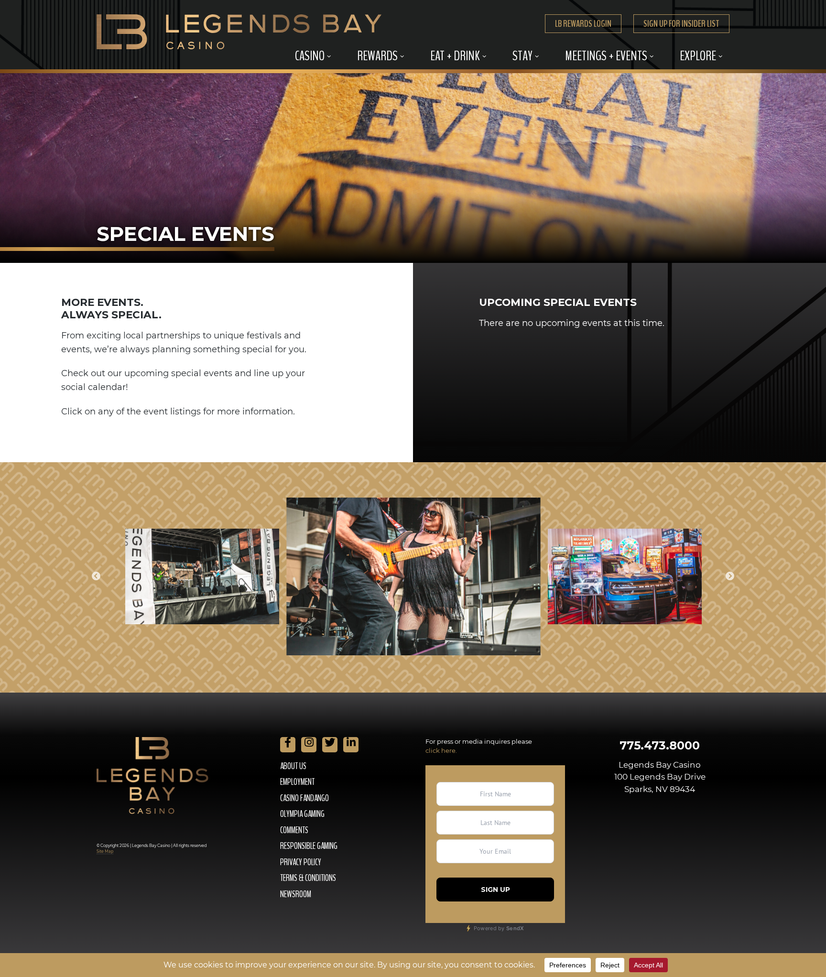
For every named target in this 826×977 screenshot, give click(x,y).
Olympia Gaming (302, 814)
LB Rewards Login (583, 23)
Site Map (105, 851)
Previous (96, 576)
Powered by (498, 928)
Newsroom (295, 894)
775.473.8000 (660, 745)
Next (729, 576)
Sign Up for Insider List (681, 23)
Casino (310, 56)
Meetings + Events (606, 56)
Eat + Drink (455, 56)
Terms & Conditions (308, 878)
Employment (297, 782)
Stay (522, 56)
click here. (441, 750)
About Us (293, 766)
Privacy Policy (300, 862)
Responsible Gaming (308, 846)
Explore (698, 56)
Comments (294, 830)
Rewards (377, 56)
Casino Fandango (304, 798)
